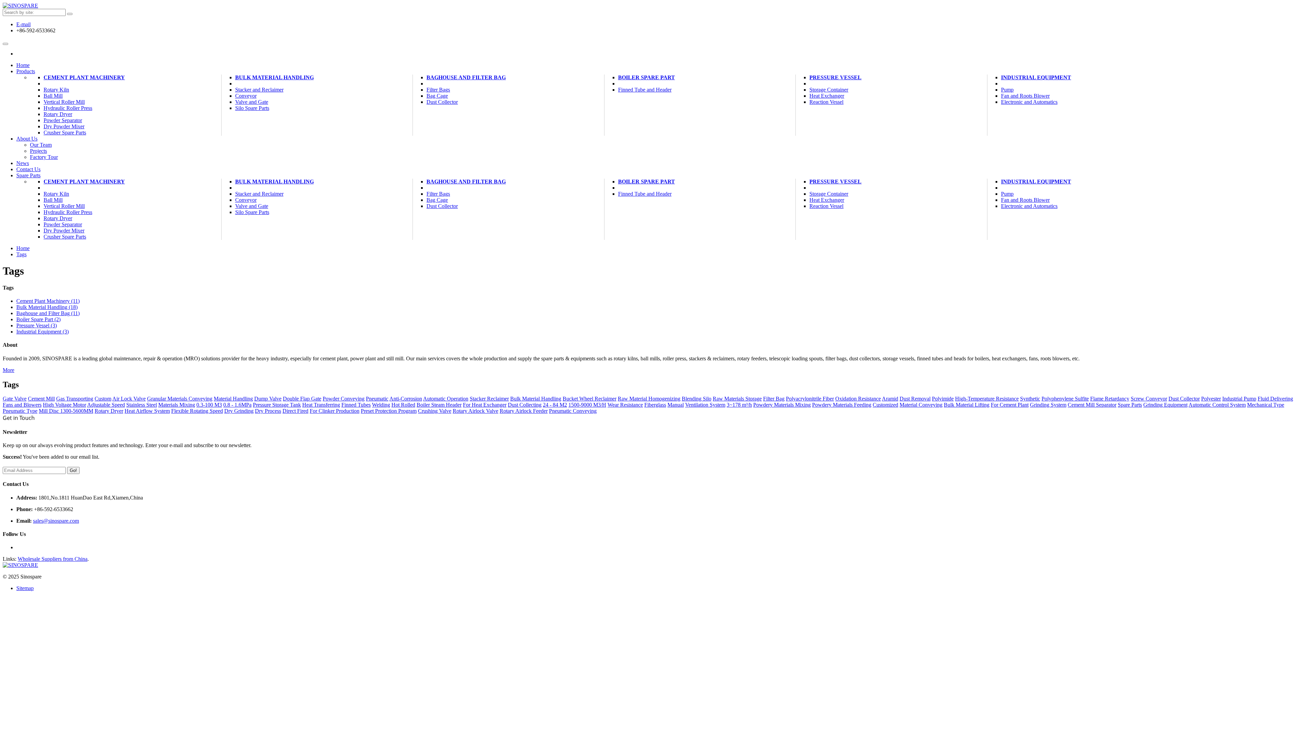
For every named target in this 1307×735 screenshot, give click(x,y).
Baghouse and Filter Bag (466, 77)
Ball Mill (53, 96)
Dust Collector (442, 102)
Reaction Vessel (826, 102)
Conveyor (246, 96)
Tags (21, 254)
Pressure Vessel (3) (36, 325)
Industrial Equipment (1036, 77)
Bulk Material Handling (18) (47, 307)
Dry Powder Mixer (64, 126)
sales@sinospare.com (56, 521)
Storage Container (828, 90)
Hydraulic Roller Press (68, 108)
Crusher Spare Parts (65, 132)
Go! (73, 470)
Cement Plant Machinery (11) (48, 301)
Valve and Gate (251, 102)
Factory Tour (44, 157)
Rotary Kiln (56, 90)
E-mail (23, 24)
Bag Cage (437, 96)
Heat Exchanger (826, 96)
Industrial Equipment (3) (42, 331)
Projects (38, 151)
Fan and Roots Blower (1025, 96)
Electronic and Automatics (1029, 102)
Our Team (41, 145)
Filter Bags (438, 90)
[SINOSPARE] (20, 6)
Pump (1007, 90)
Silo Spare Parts (252, 108)
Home (23, 248)
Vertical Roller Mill (64, 102)
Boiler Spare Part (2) (38, 319)
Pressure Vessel (835, 77)
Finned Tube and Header (645, 90)
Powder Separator (63, 120)
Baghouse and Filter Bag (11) (48, 313)
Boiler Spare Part (646, 77)
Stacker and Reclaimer (259, 90)
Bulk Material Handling (274, 77)
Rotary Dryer (58, 114)
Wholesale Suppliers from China (52, 559)
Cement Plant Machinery (84, 77)
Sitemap (25, 588)
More (8, 370)
